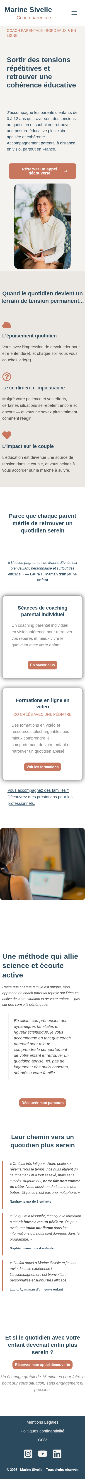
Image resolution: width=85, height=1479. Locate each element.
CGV (42, 1440)
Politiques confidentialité (42, 1431)
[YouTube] (42, 1453)
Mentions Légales (42, 1422)
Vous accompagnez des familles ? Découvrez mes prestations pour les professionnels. (40, 797)
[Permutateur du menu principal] (74, 13)
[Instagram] (28, 1453)
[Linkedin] (57, 1453)
